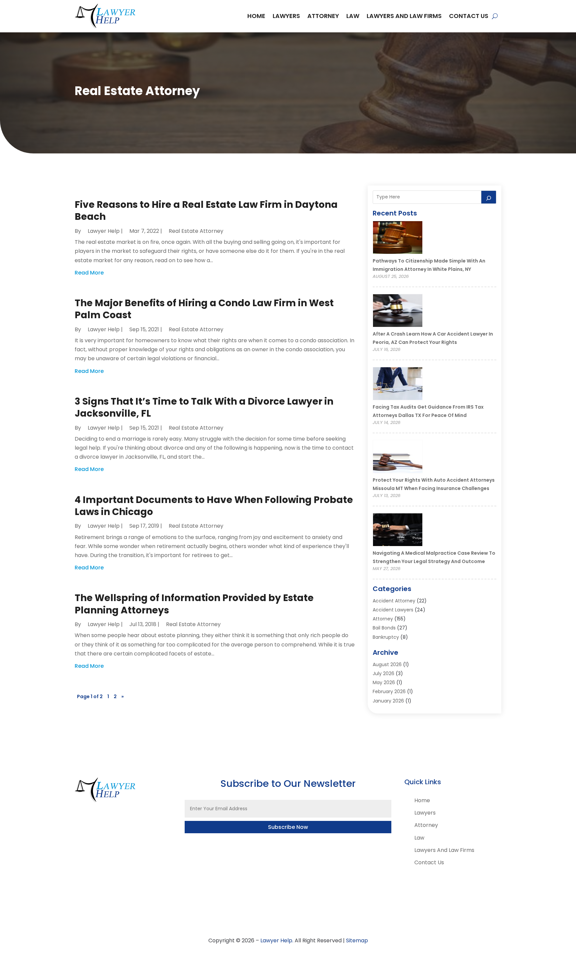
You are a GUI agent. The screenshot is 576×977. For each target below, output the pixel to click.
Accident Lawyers (393, 609)
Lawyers (286, 16)
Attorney (323, 16)
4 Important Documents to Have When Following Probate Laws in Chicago (214, 505)
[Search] (488, 197)
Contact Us (468, 16)
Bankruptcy (386, 637)
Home (256, 16)
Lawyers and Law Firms (404, 16)
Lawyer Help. (276, 940)
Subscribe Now (288, 827)
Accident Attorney (394, 600)
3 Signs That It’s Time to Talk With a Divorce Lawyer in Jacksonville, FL (204, 407)
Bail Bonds (384, 627)
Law (352, 16)
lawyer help (104, 231)
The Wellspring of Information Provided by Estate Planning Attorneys (194, 603)
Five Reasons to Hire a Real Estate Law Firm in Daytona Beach (206, 210)
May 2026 (384, 682)
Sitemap (357, 940)
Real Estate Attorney (196, 231)
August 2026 (387, 664)
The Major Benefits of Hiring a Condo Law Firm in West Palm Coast (204, 309)
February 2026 (389, 691)
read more (89, 273)
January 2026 (388, 700)
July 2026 (383, 673)
